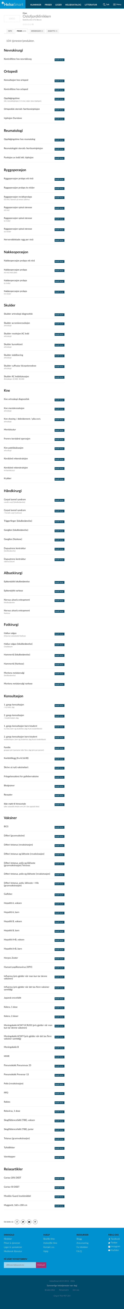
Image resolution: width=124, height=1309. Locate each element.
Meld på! (41, 1265)
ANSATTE (52, 31)
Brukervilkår (50, 1290)
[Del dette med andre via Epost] (29, 1222)
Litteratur (91, 5)
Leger (58, 5)
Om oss (76, 1290)
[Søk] (106, 4)
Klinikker (35, 5)
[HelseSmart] (12, 4)
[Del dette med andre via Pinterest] (35, 1222)
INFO (10, 31)
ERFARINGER (37, 31)
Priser (48, 5)
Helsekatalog (73, 5)
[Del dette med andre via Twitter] (23, 1222)
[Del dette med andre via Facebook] (17, 1222)
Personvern (64, 1290)
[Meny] (117, 4)
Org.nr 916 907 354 (62, 1296)
